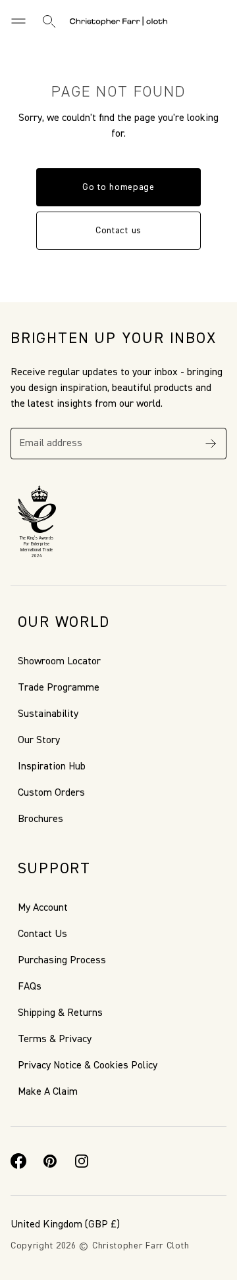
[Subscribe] (210, 443)
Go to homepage (118, 187)
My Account (43, 908)
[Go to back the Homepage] (118, 21)
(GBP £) (65, 1225)
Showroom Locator (59, 661)
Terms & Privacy (55, 1039)
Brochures (40, 819)
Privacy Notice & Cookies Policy (87, 1066)
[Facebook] (18, 1161)
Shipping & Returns (60, 1013)
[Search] (49, 21)
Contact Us (42, 934)
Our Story (39, 740)
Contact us (118, 230)
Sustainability (48, 714)
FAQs (29, 987)
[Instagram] (82, 1161)
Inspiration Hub (52, 767)
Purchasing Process (62, 960)
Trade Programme (58, 688)
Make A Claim (48, 1092)
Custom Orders (51, 793)
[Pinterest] (50, 1161)
